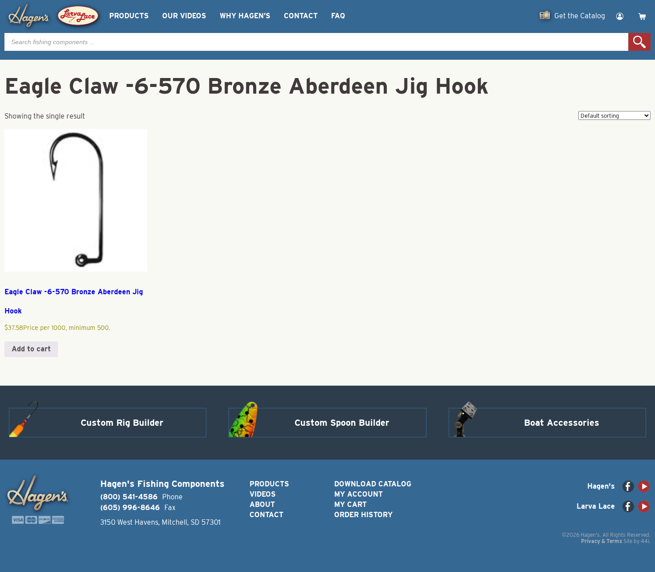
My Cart (350, 504)
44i (645, 541)
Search (639, 42)
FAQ (338, 16)
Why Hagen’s (245, 16)
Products (129, 16)
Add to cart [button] (31, 349)
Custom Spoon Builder (342, 422)
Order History (363, 514)
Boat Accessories (561, 422)
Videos (263, 494)
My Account (358, 494)
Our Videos (184, 16)
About (262, 504)
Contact (301, 16)
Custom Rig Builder (122, 422)
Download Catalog (372, 484)
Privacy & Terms (601, 541)
